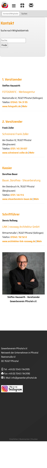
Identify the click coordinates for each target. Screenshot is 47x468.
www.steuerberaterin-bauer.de (17, 199)
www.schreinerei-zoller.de (15, 153)
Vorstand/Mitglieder (10, 13)
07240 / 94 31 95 (18, 102)
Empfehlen (13, 439)
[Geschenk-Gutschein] (22, 6)
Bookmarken (25, 439)
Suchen (24, 13)
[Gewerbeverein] (31, 6)
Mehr (24, 106)
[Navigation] (14, 6)
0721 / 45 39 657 (18, 148)
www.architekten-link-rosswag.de (18, 241)
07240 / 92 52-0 (18, 237)
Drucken (34, 439)
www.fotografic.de (11, 106)
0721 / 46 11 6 (17, 195)
